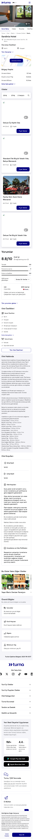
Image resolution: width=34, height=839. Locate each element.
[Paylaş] (29, 9)
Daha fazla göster (7, 335)
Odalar (14, 29)
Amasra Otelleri (21, 33)
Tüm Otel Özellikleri (16, 350)
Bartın (13, 33)
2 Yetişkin (21, 95)
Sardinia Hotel (29, 33)
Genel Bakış (5, 29)
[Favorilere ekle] (25, 9)
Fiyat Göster (23, 131)
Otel (8, 33)
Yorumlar (21, 29)
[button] (16, 16)
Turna (3, 33)
